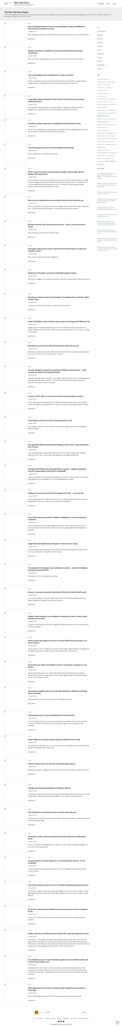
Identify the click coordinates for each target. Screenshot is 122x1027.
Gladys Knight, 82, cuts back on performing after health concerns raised (54, 739)
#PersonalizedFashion (103, 130)
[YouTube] (63, 1021)
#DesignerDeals (101, 101)
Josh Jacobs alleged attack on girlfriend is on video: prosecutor (51, 75)
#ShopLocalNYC (110, 141)
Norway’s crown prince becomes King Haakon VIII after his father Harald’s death (57, 592)
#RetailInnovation (112, 133)
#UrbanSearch (101, 158)
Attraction (101, 31)
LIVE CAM (110, 161)
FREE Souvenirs (83, 1018)
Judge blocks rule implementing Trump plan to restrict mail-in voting (52, 544)
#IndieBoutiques (111, 113)
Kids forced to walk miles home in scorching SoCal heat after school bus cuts (55, 200)
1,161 (48, 1012)
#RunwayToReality (102, 138)
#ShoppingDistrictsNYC (110, 144)
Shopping (100, 65)
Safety (99, 61)
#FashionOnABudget (102, 104)
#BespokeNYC (112, 82)
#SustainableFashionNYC (103, 150)
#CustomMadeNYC (102, 99)
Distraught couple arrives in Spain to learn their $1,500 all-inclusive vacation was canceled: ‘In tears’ (107, 248)
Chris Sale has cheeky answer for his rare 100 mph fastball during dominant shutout (58, 885)
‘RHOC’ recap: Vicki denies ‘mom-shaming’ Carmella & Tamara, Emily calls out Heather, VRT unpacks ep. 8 (106, 223)
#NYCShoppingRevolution (104, 121)
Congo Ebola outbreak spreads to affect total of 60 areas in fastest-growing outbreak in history (107, 200)
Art (98, 27)
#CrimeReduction (102, 96)
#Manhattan (103, 116)
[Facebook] (58, 1021)
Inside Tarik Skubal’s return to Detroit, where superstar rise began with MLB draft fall (59, 321)
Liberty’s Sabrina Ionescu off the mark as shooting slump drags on (52, 764)
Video (100, 164)
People (99, 57)
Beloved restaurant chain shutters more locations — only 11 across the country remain (107, 240)
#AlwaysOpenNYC (102, 82)
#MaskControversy (102, 119)
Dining (99, 35)
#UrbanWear (109, 158)
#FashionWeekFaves (102, 107)
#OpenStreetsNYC (102, 127)
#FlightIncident (101, 110)
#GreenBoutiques (111, 110)
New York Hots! (21, 2)
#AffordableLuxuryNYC (103, 79)
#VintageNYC (101, 161)
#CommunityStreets (102, 90)
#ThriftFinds (113, 152)
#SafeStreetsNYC (112, 138)
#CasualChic (107, 84)
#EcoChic (110, 101)
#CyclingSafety (112, 99)
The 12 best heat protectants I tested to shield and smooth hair (51, 148)
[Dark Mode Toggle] (117, 1022)
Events (99, 39)
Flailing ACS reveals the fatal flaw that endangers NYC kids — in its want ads (55, 493)
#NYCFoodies (112, 119)
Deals (114, 4)
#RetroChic (111, 136)
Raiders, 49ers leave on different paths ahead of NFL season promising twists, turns (58, 933)
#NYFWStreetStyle (110, 124)
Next (85, 1012)
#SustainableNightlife (102, 152)
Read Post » (32, 39)
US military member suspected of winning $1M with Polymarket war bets (54, 123)
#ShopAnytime (101, 141)
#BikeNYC (100, 84)
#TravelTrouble (101, 155)
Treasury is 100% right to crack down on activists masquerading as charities (55, 396)
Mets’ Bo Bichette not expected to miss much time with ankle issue (52, 812)
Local (29, 23)
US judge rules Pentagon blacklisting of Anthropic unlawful (49, 788)
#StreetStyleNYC (101, 147)
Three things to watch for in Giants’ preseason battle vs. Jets (50, 420)
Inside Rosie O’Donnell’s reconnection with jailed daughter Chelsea (52, 273)
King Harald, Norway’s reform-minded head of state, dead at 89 (51, 715)
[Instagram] (61, 1021)
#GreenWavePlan (101, 113)
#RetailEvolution (101, 133)
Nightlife (100, 54)
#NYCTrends (101, 124)
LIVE (108, 4)
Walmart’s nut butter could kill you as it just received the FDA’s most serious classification (107, 185)
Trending (101, 4)
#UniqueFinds (111, 155)
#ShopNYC (100, 144)
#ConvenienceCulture (103, 93)
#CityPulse (110, 87)
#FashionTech (113, 104)
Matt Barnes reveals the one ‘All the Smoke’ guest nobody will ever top (53, 346)
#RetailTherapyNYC (102, 136)
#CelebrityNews (101, 87)
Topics (99, 69)
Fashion (100, 42)
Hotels (99, 46)
